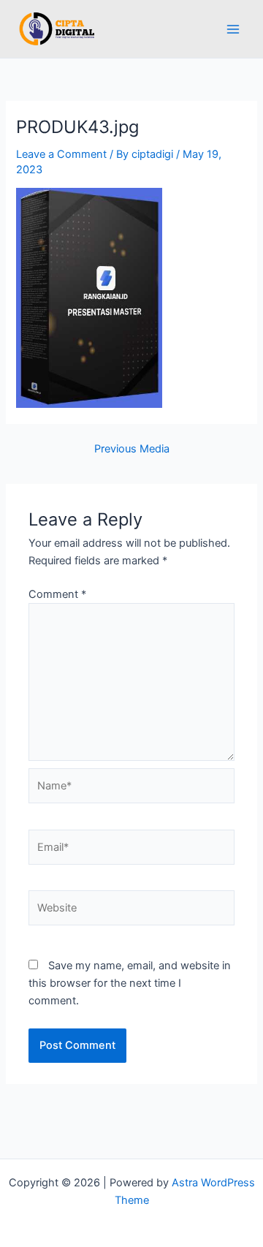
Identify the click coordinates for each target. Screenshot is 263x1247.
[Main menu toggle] (233, 29)
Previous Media (131, 449)
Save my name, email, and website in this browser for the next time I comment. (129, 983)
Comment (57, 594)
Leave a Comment (61, 154)
